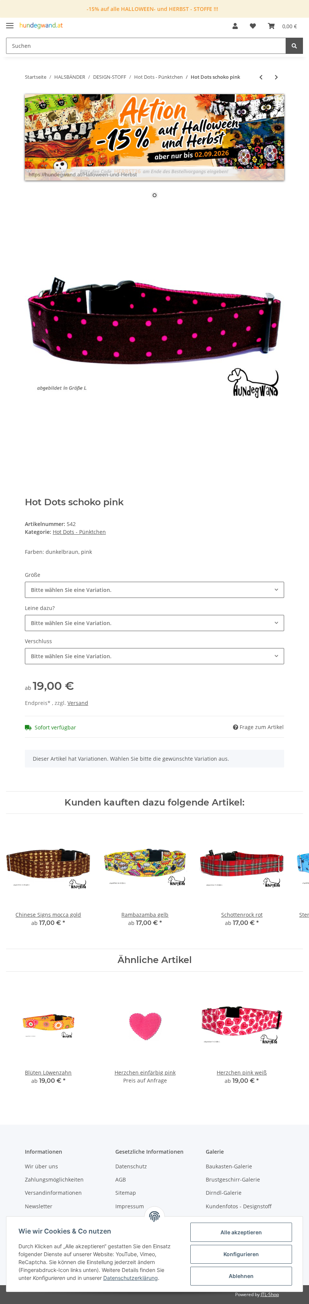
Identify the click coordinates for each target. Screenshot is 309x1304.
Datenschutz (131, 1166)
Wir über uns (41, 1166)
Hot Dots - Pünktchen (79, 531)
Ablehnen (241, 1276)
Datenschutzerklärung (130, 1278)
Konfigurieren (241, 1254)
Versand (77, 702)
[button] (235, 26)
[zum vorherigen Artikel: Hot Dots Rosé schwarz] (261, 77)
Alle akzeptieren (241, 1232)
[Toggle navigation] (10, 22)
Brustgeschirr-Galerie (233, 1179)
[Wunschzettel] (253, 26)
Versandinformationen (53, 1192)
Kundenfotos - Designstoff (239, 1206)
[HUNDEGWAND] (41, 26)
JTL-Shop (270, 1294)
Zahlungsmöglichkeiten (54, 1179)
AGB (120, 1179)
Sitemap (125, 1192)
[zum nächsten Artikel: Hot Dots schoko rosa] (276, 77)
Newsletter (38, 1206)
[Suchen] (294, 46)
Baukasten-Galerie (229, 1166)
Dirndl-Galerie (224, 1192)
